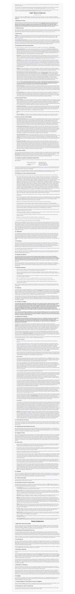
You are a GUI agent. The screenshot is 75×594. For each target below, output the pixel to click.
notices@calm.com (32, 332)
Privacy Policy (24, 4)
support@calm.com (18, 41)
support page (40, 63)
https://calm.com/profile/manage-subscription (31, 61)
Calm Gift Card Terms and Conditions (48, 31)
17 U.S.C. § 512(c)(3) (44, 166)
